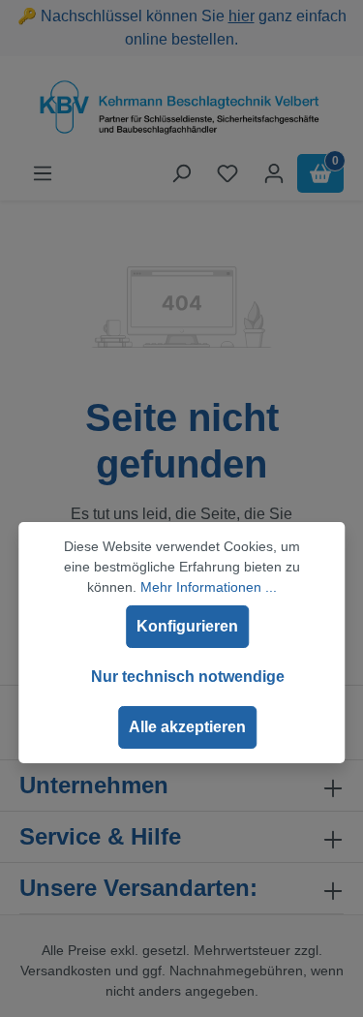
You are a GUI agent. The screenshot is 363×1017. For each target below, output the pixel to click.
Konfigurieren (187, 626)
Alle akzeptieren (187, 727)
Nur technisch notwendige (188, 676)
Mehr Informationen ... (208, 587)
